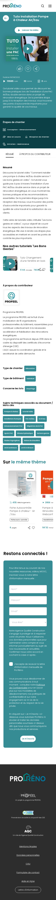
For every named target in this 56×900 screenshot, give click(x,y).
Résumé (10, 154)
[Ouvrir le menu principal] (50, 6)
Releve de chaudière (32, 440)
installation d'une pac (12, 419)
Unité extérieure (10, 448)
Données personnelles (28, 855)
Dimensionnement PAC (13, 426)
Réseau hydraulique (25, 433)
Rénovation (30, 368)
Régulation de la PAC (35, 426)
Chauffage (30, 389)
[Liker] (20, 69)
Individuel (30, 379)
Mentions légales (28, 846)
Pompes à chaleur (11, 412)
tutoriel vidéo (28, 412)
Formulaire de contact (28, 872)
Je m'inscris (28, 738)
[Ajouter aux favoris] (44, 269)
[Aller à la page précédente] (6, 18)
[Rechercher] (43, 6)
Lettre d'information (28, 889)
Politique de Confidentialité (27, 686)
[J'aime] (28, 69)
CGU (28, 863)
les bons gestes (43, 433)
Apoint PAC (8, 433)
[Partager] (36, 69)
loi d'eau (42, 419)
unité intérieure (27, 448)
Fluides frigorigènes (12, 440)
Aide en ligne (28, 881)
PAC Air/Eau (30, 419)
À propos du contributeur (34, 154)
